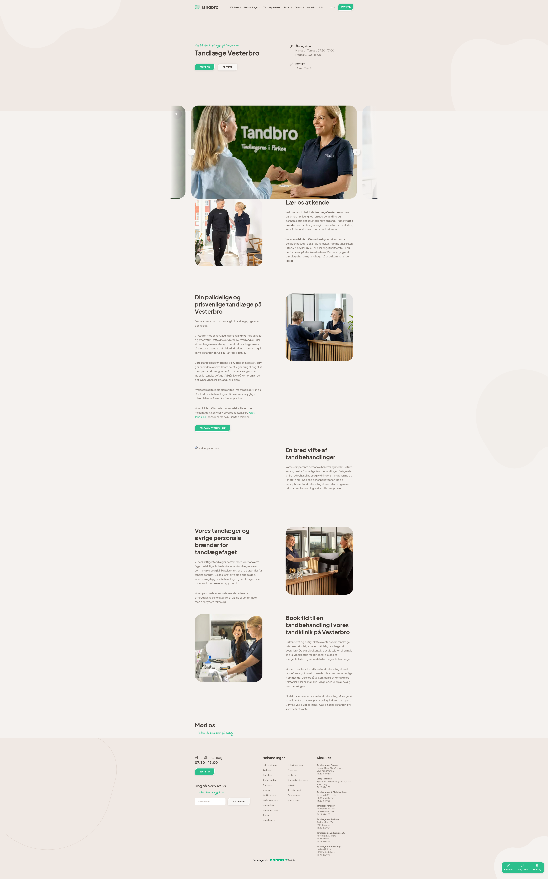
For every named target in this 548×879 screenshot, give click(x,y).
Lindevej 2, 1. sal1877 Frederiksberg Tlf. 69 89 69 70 (329, 850)
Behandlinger (251, 7)
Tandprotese (269, 805)
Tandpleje (267, 775)
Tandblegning (269, 820)
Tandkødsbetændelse (298, 780)
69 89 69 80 (306, 67)
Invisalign (292, 785)
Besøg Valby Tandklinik (213, 428)
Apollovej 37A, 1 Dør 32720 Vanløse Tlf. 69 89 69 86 (331, 837)
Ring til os (523, 869)
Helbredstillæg (270, 765)
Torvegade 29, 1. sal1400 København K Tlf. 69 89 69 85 (326, 810)
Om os (298, 7)
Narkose (267, 790)
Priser (287, 7)
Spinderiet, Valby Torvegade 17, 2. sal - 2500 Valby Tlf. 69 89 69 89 (334, 782)
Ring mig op (239, 801)
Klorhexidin (268, 770)
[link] (206, 7)
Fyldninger (292, 770)
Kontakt (311, 7)
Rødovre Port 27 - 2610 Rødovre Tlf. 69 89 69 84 (328, 823)
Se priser (227, 67)
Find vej (537, 869)
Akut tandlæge (269, 795)
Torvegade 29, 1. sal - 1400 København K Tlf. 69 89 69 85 (332, 796)
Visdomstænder (270, 800)
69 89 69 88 (217, 786)
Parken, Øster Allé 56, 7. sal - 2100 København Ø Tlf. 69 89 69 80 (330, 769)
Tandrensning (294, 800)
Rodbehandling (270, 780)
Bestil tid (508, 869)
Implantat (292, 775)
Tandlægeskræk (271, 7)
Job (321, 7)
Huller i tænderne (296, 765)
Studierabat (268, 785)
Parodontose (294, 795)
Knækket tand (294, 790)
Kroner (266, 815)
